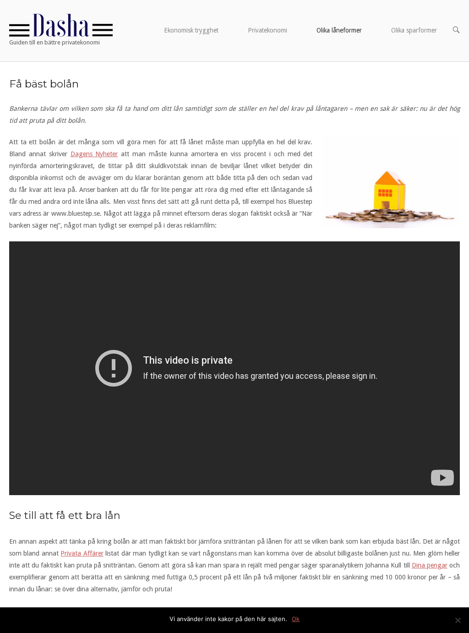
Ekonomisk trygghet (191, 30)
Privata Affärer (81, 553)
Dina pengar (429, 565)
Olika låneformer (339, 30)
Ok (296, 618)
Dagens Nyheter (94, 154)
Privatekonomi (267, 30)
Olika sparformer (414, 30)
